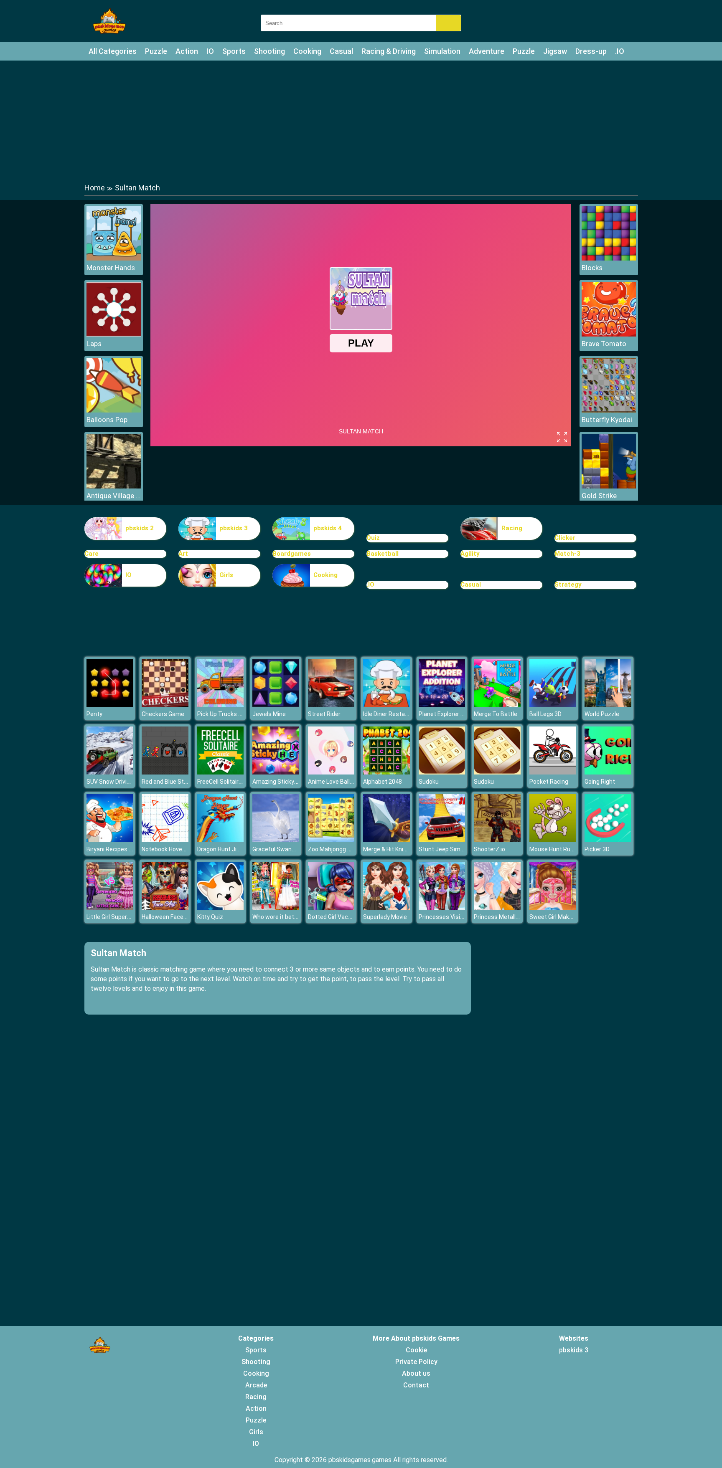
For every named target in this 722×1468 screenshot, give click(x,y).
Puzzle (156, 51)
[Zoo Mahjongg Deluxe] (331, 840)
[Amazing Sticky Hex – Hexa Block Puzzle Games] (275, 772)
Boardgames (291, 553)
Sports (234, 51)
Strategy (568, 584)
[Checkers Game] (165, 705)
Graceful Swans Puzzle (283, 849)
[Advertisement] (361, 121)
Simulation (442, 51)
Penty (94, 714)
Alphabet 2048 (382, 781)
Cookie (416, 1350)
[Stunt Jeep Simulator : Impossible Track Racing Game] (442, 840)
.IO (619, 51)
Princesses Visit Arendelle (454, 917)
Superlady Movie (385, 917)
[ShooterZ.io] (497, 840)
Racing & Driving (388, 51)
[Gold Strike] (609, 486)
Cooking (307, 51)
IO (210, 51)
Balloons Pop (106, 419)
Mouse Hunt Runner (555, 849)
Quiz (373, 538)
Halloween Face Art (167, 917)
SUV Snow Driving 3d (113, 781)
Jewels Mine (269, 714)
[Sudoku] (442, 772)
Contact (416, 1385)
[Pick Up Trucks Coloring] (220, 705)
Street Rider (324, 714)
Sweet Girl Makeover (556, 917)
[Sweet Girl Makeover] (552, 907)
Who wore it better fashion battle (296, 917)
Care (91, 553)
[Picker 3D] (608, 840)
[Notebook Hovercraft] (165, 840)
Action (186, 51)
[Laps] (113, 334)
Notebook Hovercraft (170, 849)
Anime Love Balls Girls (337, 781)
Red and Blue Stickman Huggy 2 (184, 781)
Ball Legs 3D (545, 714)
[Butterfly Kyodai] (609, 410)
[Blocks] (609, 258)
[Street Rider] (331, 705)
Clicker (564, 538)
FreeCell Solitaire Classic (230, 781)
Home (94, 187)
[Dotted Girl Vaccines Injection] (331, 907)
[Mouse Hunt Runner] (552, 840)
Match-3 (567, 553)
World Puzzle (602, 714)
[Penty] (109, 705)
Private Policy (416, 1362)
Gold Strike (599, 495)
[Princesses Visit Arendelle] (442, 907)
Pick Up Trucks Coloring (228, 714)
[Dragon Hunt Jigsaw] (220, 840)
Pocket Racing (548, 781)
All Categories (113, 51)
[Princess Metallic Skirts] (497, 907)
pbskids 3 (233, 528)
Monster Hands (110, 267)
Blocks (592, 267)
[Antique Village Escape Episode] (113, 486)
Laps (94, 343)
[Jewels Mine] (275, 705)
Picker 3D (597, 849)
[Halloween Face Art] (165, 907)
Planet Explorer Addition (451, 714)
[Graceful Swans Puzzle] (275, 840)
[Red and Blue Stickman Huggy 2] (165, 772)
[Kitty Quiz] (220, 907)
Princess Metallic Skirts (505, 917)
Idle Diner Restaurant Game (400, 714)
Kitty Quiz (210, 917)
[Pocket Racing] (552, 772)
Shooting (269, 51)
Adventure (486, 51)
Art (183, 553)
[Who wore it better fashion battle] (275, 907)
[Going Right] (608, 772)
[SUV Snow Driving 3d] (109, 772)
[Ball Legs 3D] (552, 705)
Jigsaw (555, 51)
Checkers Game (163, 714)
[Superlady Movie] (386, 907)
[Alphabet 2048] (386, 772)
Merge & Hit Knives (388, 849)
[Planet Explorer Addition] (442, 705)
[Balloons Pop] (113, 410)
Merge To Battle (495, 714)
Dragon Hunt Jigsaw (224, 849)
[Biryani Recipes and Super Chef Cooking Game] (109, 840)
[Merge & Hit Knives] (386, 840)
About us (416, 1373)
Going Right (600, 781)
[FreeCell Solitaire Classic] (220, 772)
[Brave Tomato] (609, 334)
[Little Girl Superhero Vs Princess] (109, 907)
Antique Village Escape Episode (113, 495)
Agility (470, 553)
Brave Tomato (604, 343)
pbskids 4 (327, 528)
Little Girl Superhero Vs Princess (129, 917)
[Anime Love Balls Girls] (331, 772)
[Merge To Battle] (497, 705)
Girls (226, 575)
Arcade (256, 1385)
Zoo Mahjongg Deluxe (336, 849)
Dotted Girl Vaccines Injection (347, 917)
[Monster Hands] (113, 258)
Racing (511, 528)
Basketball (382, 553)
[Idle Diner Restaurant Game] (386, 705)
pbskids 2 (139, 528)
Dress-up (591, 51)
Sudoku (429, 781)
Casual (341, 51)
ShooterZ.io (489, 849)
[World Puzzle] (608, 705)
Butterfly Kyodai (607, 419)
